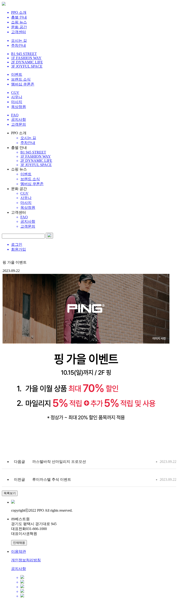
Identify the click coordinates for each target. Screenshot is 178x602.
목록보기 (10, 493)
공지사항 (18, 569)
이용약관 (18, 551)
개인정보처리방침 (26, 560)
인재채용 (19, 542)
